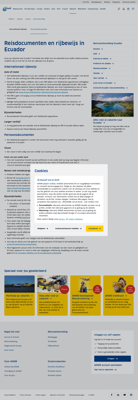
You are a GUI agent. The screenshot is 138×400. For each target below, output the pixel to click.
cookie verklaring (75, 219)
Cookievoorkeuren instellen (67, 228)
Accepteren (93, 228)
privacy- (62, 219)
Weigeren (41, 228)
